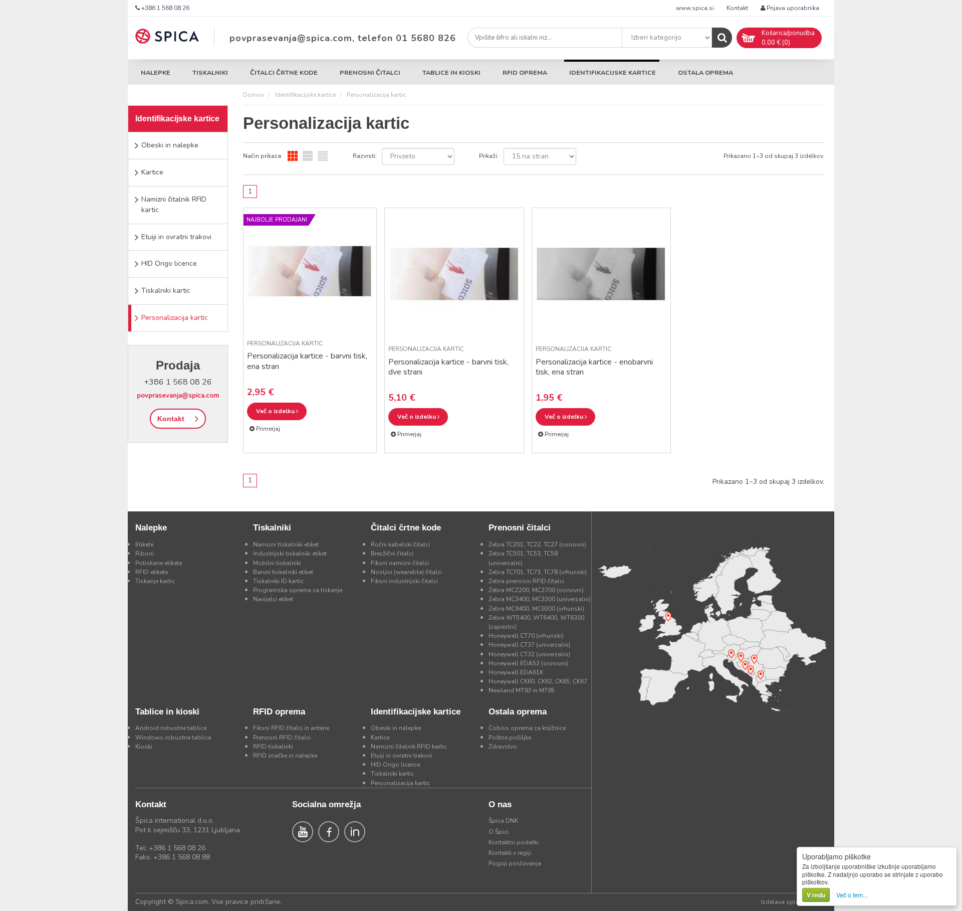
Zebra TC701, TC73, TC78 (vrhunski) (538, 572)
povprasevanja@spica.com (178, 395)
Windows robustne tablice (173, 738)
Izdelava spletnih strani (794, 902)
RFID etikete (151, 572)
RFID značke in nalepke (285, 756)
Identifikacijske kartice (612, 72)
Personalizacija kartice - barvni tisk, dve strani (448, 367)
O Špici (499, 832)
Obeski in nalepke (169, 145)
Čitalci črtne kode (284, 72)
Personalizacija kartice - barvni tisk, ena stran (307, 361)
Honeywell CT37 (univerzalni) (529, 645)
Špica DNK (503, 821)
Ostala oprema (705, 72)
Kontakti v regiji (510, 853)
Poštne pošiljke (510, 738)
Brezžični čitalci (392, 554)
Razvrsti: (365, 156)
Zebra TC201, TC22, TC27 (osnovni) (537, 544)
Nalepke (155, 72)
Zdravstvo (503, 747)
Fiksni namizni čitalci (400, 563)
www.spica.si (695, 8)
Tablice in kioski (451, 72)
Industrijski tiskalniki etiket (290, 554)
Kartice (152, 172)
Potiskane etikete (158, 563)
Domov (253, 95)
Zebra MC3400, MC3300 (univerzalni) (540, 599)
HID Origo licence (169, 263)
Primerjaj (267, 429)
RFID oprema (525, 72)
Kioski (143, 747)
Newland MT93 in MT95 (522, 690)
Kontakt (737, 8)
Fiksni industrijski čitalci (404, 581)
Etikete (144, 544)
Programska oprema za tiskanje (297, 590)
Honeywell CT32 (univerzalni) (529, 654)
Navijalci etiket (273, 599)
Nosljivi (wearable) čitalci (406, 572)
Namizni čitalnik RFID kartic (173, 205)
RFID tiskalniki (273, 747)
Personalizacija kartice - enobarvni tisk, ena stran (594, 367)
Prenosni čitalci (370, 72)
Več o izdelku (276, 411)
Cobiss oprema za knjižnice (527, 728)
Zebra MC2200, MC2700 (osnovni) (536, 590)
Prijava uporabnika (792, 8)
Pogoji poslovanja (515, 863)
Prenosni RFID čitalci (282, 738)
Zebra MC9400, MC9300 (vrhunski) (536, 609)
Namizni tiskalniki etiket (286, 544)
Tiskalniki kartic (165, 290)
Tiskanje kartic (155, 581)
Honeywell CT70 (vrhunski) (526, 636)
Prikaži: (489, 156)
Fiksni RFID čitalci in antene (291, 728)
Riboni (144, 554)
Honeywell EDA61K (516, 672)
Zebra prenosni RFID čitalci (526, 581)
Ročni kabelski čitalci (400, 544)
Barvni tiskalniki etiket (283, 572)
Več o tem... (851, 894)
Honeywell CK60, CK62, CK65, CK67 (538, 681)
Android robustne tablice (170, 728)
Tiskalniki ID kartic (278, 581)
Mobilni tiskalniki (277, 563)
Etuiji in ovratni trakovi (176, 237)
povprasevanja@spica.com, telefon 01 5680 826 (342, 38)
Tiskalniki (210, 72)
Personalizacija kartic (174, 317)
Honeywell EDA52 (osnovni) (528, 663)
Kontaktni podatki (514, 842)
